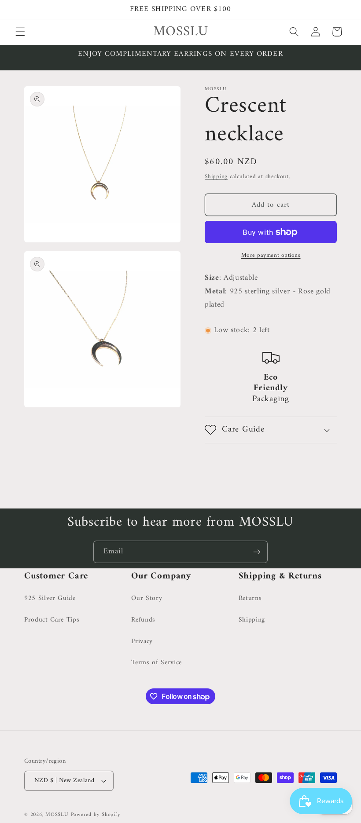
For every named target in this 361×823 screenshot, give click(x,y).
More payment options (271, 255)
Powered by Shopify (96, 814)
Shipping (216, 177)
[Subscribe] (256, 552)
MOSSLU (57, 814)
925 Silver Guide (50, 598)
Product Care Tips (51, 620)
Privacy (142, 641)
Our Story (146, 598)
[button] (20, 31)
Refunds (143, 620)
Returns (250, 598)
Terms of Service (156, 663)
